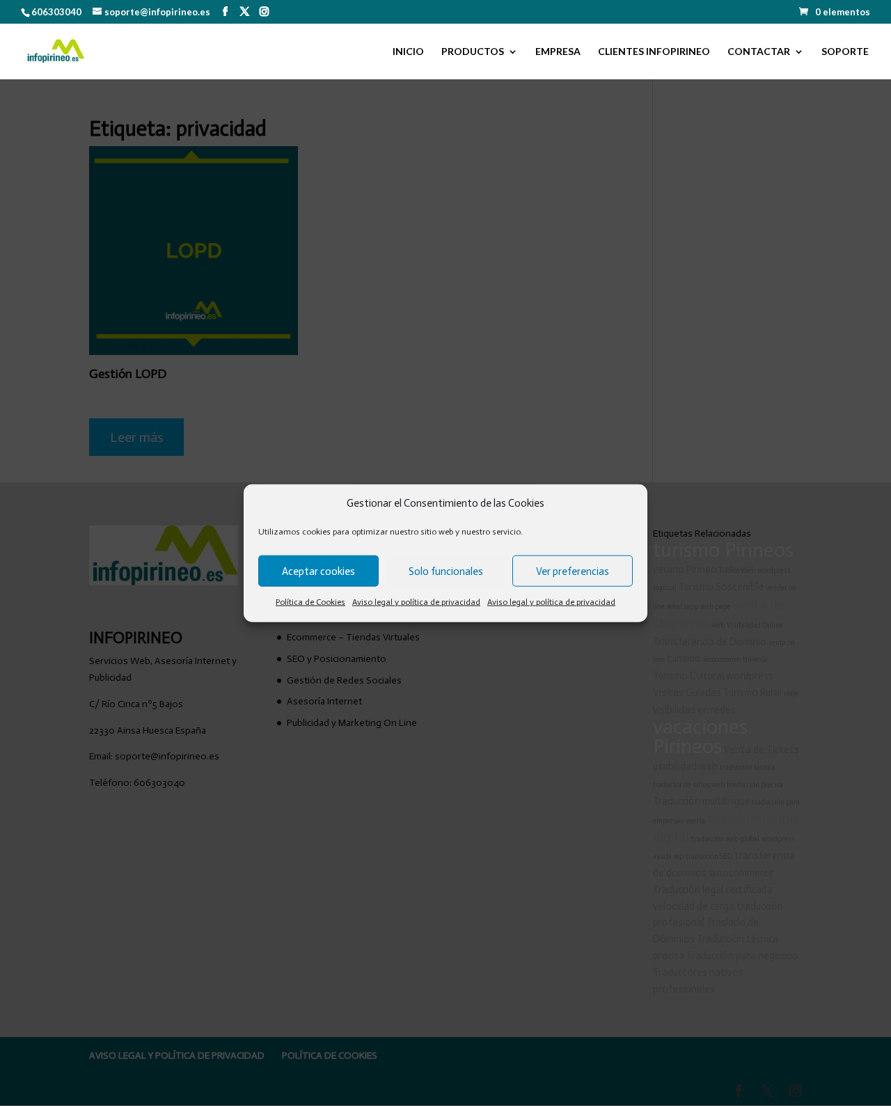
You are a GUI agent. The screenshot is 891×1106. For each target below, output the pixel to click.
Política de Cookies (310, 602)
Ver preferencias (572, 571)
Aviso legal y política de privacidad (416, 602)
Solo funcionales (446, 571)
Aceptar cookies (318, 571)
